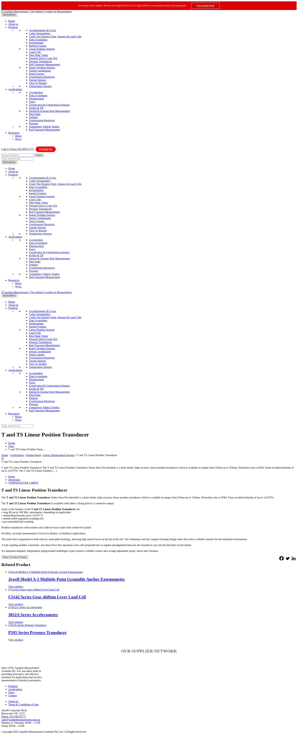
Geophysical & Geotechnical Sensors (49, 104)
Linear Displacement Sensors (59, 455)
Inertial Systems (37, 45)
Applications (15, 89)
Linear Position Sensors (42, 48)
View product (15, 586)
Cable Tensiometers (39, 33)
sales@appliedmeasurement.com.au (20, 719)
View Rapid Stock (205, 5)
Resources (13, 132)
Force (32, 101)
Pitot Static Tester (38, 55)
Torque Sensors (37, 79)
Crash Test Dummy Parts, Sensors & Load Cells (55, 36)
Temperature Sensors (40, 86)
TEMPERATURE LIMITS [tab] (23, 482)
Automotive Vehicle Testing (44, 126)
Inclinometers (36, 42)
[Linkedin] (294, 558)
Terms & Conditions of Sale (23, 704)
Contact (12, 695)
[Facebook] (282, 558)
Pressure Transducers (40, 61)
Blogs (18, 135)
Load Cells (35, 52)
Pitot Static (35, 114)
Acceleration (36, 92)
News (18, 138)
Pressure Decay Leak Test (43, 58)
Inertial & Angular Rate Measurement (49, 111)
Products (13, 27)
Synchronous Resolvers (42, 76)
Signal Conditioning (40, 70)
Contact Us (45, 149)
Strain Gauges (36, 73)
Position (33, 117)
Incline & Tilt (36, 107)
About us (13, 24)
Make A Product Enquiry (15, 557)
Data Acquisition (38, 39)
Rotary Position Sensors (42, 67)
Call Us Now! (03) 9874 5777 (17, 149)
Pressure (33, 123)
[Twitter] (288, 558)
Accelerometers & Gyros (42, 30)
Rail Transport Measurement (44, 64)
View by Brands (38, 83)
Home (11, 20)
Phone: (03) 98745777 (13, 716)
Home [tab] (11, 476)
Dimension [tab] (14, 479)
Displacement (36, 98)
